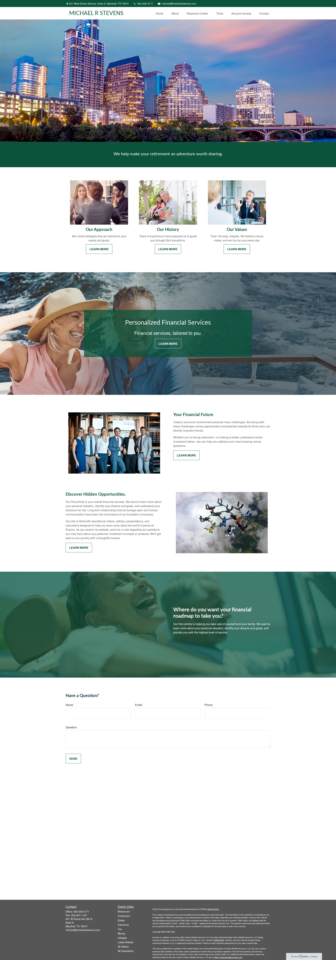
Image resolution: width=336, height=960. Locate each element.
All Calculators (126, 951)
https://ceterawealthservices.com (228, 957)
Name (69, 705)
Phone (208, 705)
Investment (124, 916)
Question (71, 727)
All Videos (123, 946)
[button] (159, 13)
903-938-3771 (145, 3)
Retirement (124, 911)
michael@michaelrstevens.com (179, 3)
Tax (120, 929)
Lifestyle (122, 938)
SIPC (222, 940)
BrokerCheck (213, 909)
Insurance (123, 924)
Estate (121, 920)
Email (138, 705)
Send (73, 759)
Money (121, 933)
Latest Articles (125, 942)
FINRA (216, 940)
